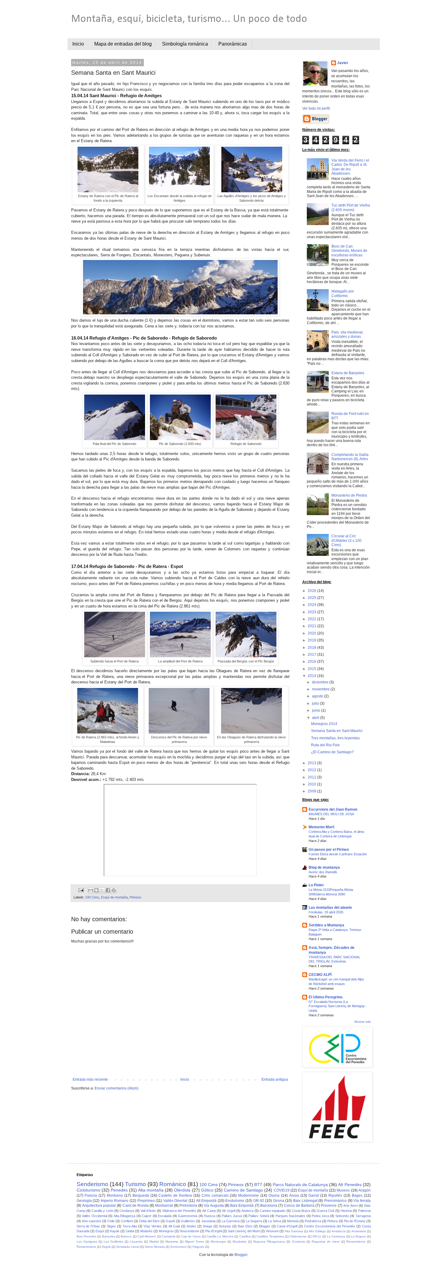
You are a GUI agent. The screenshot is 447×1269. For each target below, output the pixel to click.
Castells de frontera (175, 1195)
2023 (312, 612)
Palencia (364, 1211)
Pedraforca (313, 1221)
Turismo (135, 1184)
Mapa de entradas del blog (123, 43)
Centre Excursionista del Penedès (329, 1226)
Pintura (332, 1221)
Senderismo (92, 1184)
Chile (111, 1221)
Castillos (245, 1236)
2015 (312, 669)
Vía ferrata (362, 1201)
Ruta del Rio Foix (325, 745)
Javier (342, 63)
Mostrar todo (363, 1021)
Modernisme (248, 1195)
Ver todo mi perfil (316, 108)
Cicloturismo (88, 1190)
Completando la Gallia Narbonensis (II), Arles (350, 457)
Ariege (207, 1226)
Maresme (171, 1241)
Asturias (225, 1226)
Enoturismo (234, 1201)
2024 (312, 605)
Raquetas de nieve (326, 1241)
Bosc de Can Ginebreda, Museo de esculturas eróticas (349, 250)
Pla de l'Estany (355, 1221)
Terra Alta (130, 1226)
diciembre (320, 682)
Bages (357, 1195)
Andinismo (359, 1231)
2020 (312, 633)
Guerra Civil (325, 1211)
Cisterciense (298, 1236)
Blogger (264, 1226)
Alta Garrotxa (294, 1231)
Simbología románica (185, 43)
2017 (312, 654)
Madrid (154, 1241)
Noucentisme (189, 1231)
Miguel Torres (194, 1241)
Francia (91, 1195)
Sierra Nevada (155, 1246)
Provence (329, 1205)
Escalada (165, 1216)
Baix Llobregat (305, 1201)
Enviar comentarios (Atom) (116, 1088)
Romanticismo (86, 1246)
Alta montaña (151, 1190)
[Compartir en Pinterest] (114, 890)
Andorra (247, 1211)
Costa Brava (301, 1211)
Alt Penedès (349, 1184)
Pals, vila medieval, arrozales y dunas (347, 334)
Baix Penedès (86, 1236)
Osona (274, 1195)
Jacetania (208, 1221)
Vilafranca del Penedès (179, 1211)
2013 (312, 763)
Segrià (106, 1246)
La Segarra (254, 1221)
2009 (312, 791)
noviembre (321, 689)
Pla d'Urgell (213, 1231)
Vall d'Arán (148, 1211)
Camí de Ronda (136, 1205)
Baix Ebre (245, 1226)
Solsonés (342, 1216)
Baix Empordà (242, 1205)
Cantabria (168, 1236)
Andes (191, 1226)
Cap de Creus (191, 1236)
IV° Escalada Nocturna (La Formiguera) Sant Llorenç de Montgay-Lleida (337, 1006)
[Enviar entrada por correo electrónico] (81, 890)
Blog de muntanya (324, 867)
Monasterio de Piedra (349, 495)
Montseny (115, 1195)
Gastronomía (187, 1216)
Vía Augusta (214, 1205)
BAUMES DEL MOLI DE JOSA (331, 814)
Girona (278, 1201)
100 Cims (92, 897)
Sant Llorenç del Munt (244, 1231)
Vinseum (272, 1231)
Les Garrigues (87, 1241)
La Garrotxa (231, 1221)
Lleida (130, 1231)
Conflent (127, 1221)
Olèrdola (182, 1190)
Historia (346, 1211)
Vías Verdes (153, 1226)
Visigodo (198, 1246)
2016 (312, 661)
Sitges (111, 1226)
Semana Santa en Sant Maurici (336, 731)
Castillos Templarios (270, 1236)
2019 (312, 640)
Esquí (99, 1231)
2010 (312, 784)
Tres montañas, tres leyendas (335, 738)
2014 (312, 676)
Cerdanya (127, 1211)
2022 (312, 619)
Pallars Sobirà (258, 1216)
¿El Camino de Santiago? (332, 752)
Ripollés (335, 1195)
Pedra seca (320, 1216)
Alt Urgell (228, 1211)
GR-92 (258, 1201)
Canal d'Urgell (287, 1226)
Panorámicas (232, 43)
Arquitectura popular (99, 1205)
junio (316, 710)
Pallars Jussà (232, 1216)
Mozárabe (240, 1241)
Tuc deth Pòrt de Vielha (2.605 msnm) (350, 207)
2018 (312, 647)
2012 (312, 770)
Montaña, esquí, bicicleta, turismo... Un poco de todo (189, 19)
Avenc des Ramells (323, 872)
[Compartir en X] (102, 890)
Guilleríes (188, 1221)
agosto (318, 696)
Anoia (294, 1195)
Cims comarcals (215, 1195)
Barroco (126, 1236)
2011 (312, 777)
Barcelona (268, 1205)
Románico (172, 1184)
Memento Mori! (321, 827)
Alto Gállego (317, 1231)
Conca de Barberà (299, 1205)
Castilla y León (102, 1211)
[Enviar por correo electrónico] (91, 890)
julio (316, 703)
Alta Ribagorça (125, 1216)
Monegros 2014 (324, 724)
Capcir (146, 1216)
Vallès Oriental (175, 1201)
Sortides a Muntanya (326, 925)
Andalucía (338, 1231)
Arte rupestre (91, 1221)
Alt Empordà (206, 1201)
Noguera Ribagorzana (269, 1241)
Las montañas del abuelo (330, 907)
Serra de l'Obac (88, 1226)
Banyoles (108, 1236)
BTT (258, 1184)
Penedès (119, 1190)
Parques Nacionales (290, 1216)
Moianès (146, 1231)
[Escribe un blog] (96, 890)
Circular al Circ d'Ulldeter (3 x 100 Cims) (346, 540)
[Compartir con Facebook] (108, 890)
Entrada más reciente (90, 1079)
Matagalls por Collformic (342, 293)
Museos (343, 1190)
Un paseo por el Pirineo (329, 849)
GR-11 (316, 1236)
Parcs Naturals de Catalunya (300, 1184)
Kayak (115, 1231)
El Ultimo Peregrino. (326, 997)
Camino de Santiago (243, 1190)
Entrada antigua (275, 1079)
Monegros (166, 1231)
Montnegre (218, 1241)
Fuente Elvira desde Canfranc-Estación (338, 854)
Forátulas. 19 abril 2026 (326, 912)
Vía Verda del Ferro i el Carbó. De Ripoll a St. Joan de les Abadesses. (350, 167)
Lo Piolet (316, 885)
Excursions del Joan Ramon (333, 809)
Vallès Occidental (94, 1216)
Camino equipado (272, 1211)
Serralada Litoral (127, 1246)
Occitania (298, 1241)
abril (316, 718)
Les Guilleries (113, 1241)
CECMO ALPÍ (320, 975)
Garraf (313, 1195)
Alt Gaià (174, 1226)
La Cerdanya (336, 1236)
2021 (312, 626)
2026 (312, 591)
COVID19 (281, 1190)
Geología (84, 1201)
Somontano (178, 1246)
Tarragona (363, 1216)
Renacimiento (356, 1241)
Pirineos (135, 897)
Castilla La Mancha (220, 1236)
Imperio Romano (115, 1201)
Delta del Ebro (149, 1221)
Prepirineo (146, 1201)
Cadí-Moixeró (146, 1236)
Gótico (207, 1190)
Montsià (293, 1221)
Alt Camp (209, 1211)
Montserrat (164, 1205)
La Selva (274, 1221)
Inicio (78, 43)
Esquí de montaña (114, 897)
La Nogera (358, 1236)
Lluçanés (136, 1241)
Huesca (209, 1216)
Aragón (365, 1190)
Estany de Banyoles (347, 373)
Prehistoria (188, 1205)
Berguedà (141, 1195)
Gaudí (170, 1221)
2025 (312, 598)
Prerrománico (335, 1201)
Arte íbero (350, 1205)
